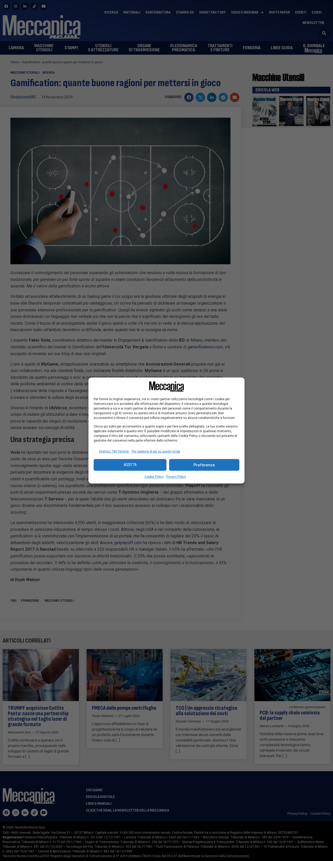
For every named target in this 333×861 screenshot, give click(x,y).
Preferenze (204, 465)
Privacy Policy (176, 477)
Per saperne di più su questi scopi (156, 451)
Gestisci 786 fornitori (114, 451)
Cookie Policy (154, 477)
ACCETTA (130, 464)
